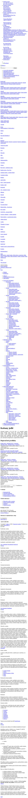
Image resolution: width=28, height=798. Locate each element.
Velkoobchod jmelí (8, 54)
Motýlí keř (3, 244)
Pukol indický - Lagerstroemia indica (8, 217)
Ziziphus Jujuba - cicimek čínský (8, 172)
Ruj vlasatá (3, 209)
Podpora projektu (7, 505)
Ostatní (2, 202)
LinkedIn (5, 712)
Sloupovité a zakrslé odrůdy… (15, 293)
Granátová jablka (4, 175)
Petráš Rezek (17, 721)
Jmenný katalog (6, 77)
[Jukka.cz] (3, 65)
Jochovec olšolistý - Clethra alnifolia (8, 214)
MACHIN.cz (7, 525)
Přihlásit (5, 272)
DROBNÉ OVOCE (7, 71)
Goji (1, 150)
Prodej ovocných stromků (8, 502)
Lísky (2, 107)
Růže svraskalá (21, 256)
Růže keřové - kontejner (18, 255)
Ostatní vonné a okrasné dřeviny (7, 246)
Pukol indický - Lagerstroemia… (13, 394)
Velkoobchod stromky (9, 43)
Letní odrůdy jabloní (5, 92)
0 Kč (2, 270)
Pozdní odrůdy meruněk (16, 97)
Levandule (3, 239)
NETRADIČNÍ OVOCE (8, 73)
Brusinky (2, 148)
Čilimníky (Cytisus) (5, 224)
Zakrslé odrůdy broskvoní (14, 285)
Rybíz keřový (11, 128)
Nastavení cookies (17, 524)
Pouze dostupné (4, 266)
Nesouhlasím (10, 544)
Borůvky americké (13, 141)
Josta (2, 133)
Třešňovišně (3, 122)
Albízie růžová (4, 219)
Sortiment (5, 503)
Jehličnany (3, 231)
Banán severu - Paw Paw (6, 170)
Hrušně (2, 86)
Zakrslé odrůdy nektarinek (14, 103)
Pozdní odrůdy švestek (15, 111)
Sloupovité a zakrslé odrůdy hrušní (11, 88)
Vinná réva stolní (4, 145)
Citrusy (2, 165)
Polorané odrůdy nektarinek (15, 311)
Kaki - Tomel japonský (5, 182)
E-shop (15, 31)
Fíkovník (2, 152)
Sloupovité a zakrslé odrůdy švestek (13, 113)
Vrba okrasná (3, 262)
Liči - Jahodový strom (5, 189)
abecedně (7, 450)
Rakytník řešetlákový (5, 135)
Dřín (2, 155)
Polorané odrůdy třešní (11, 118)
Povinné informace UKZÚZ (9, 495)
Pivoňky (2, 249)
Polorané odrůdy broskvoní (14, 83)
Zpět (2, 723)
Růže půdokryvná (12, 419)
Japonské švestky (12, 112)
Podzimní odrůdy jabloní (15, 92)
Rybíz (2, 127)
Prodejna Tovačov (7, 8)
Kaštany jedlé (3, 185)
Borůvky (2, 140)
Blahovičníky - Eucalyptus (6, 207)
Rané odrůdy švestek (5, 111)
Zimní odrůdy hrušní (13, 291)
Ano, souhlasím (4, 544)
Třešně (2, 116)
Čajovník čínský (4, 204)
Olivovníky (3, 197)
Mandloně (5, 107)
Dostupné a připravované (6, 267)
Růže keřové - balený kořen (6, 255)
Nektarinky (3, 101)
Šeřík (2, 260)
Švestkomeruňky (4, 112)
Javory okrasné (4, 234)
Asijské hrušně (22, 88)
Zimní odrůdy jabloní (13, 299)
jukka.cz (8, 524)
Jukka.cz (5, 275)
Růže (2, 254)
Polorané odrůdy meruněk (14, 305)
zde (4, 646)
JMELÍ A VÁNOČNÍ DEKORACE (11, 75)
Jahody (2, 157)
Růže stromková (13, 256)
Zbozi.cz (5, 718)
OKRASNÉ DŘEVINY (8, 74)
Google (4, 711)
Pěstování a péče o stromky (9, 501)
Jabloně (2, 91)
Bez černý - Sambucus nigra (7, 167)
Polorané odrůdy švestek (21, 112)
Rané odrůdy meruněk (5, 97)
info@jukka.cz (4, 519)
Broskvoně (3, 81)
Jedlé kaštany (6, 278)
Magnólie (3, 241)
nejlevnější (12, 450)
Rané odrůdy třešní (5, 117)
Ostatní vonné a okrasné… (11, 408)
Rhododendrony (4, 251)
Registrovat (5, 273)
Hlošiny (2, 177)
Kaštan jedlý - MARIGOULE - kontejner (9, 443)
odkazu (2, 783)
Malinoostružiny (4, 160)
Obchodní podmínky (7, 493)
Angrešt (2, 124)
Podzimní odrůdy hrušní (15, 87)
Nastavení (15, 544)
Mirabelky (3, 113)
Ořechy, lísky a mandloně (6, 106)
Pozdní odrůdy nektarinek (16, 102)
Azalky (2, 221)
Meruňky (2, 96)
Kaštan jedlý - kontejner (6, 452)
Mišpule (2, 192)
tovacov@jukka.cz (5, 512)
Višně (7, 122)
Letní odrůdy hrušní (5, 87)
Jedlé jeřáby (3, 180)
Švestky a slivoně (4, 109)
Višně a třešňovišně (5, 120)
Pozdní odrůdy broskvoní (16, 82)
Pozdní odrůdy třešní (13, 117)
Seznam (5, 713)
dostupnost (3, 450)
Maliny (2, 130)
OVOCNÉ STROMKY (8, 70)
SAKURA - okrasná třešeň (6, 212)
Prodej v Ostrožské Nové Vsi (9, 18)
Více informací (4, 608)
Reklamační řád (6, 492)
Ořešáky (10, 107)
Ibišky (2, 229)
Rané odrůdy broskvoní (6, 82)
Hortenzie (3, 226)
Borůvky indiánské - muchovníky (16, 354)
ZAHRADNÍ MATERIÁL (9, 76)
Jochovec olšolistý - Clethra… (12, 392)
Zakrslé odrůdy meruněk (13, 98)
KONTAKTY (6, 59)
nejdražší (16, 450)
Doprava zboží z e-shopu (8, 494)
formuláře (3, 648)
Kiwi (2, 138)
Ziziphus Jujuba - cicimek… (12, 370)
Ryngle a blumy (23, 111)
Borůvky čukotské (4, 141)
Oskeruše (3, 199)
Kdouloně (3, 187)
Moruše (2, 194)
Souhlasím (9, 608)
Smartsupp (5, 716)
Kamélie (2, 236)
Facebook (5, 710)
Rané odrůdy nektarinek (6, 102)
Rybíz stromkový (4, 128)
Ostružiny (3, 162)
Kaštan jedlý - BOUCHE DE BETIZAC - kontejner (12, 476)
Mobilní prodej (8, 3)
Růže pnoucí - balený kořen (15, 416)
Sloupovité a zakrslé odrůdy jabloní (11, 93)
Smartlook (5, 715)
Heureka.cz (5, 717)
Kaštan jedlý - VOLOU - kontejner (8, 459)
